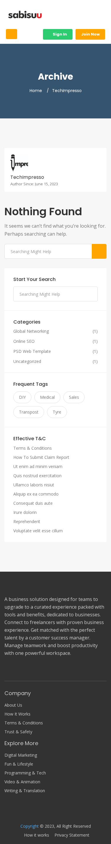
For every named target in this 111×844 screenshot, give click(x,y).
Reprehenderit (26, 521)
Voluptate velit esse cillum (38, 530)
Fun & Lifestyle (18, 764)
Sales (74, 397)
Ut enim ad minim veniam (37, 466)
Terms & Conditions (32, 448)
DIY (22, 397)
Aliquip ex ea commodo (36, 494)
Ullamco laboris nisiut (33, 485)
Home (36, 91)
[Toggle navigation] (11, 34)
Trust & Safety (18, 731)
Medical (47, 397)
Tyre (57, 412)
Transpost (28, 412)
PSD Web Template (32, 351)
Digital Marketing (20, 755)
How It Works (17, 714)
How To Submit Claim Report (41, 457)
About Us (13, 705)
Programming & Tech (25, 773)
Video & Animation (22, 781)
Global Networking (31, 331)
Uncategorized (27, 361)
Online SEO (24, 341)
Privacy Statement (71, 835)
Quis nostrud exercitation (37, 475)
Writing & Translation (24, 790)
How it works (36, 835)
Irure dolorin (25, 512)
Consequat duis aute (33, 503)
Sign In (59, 34)
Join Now (90, 34)
